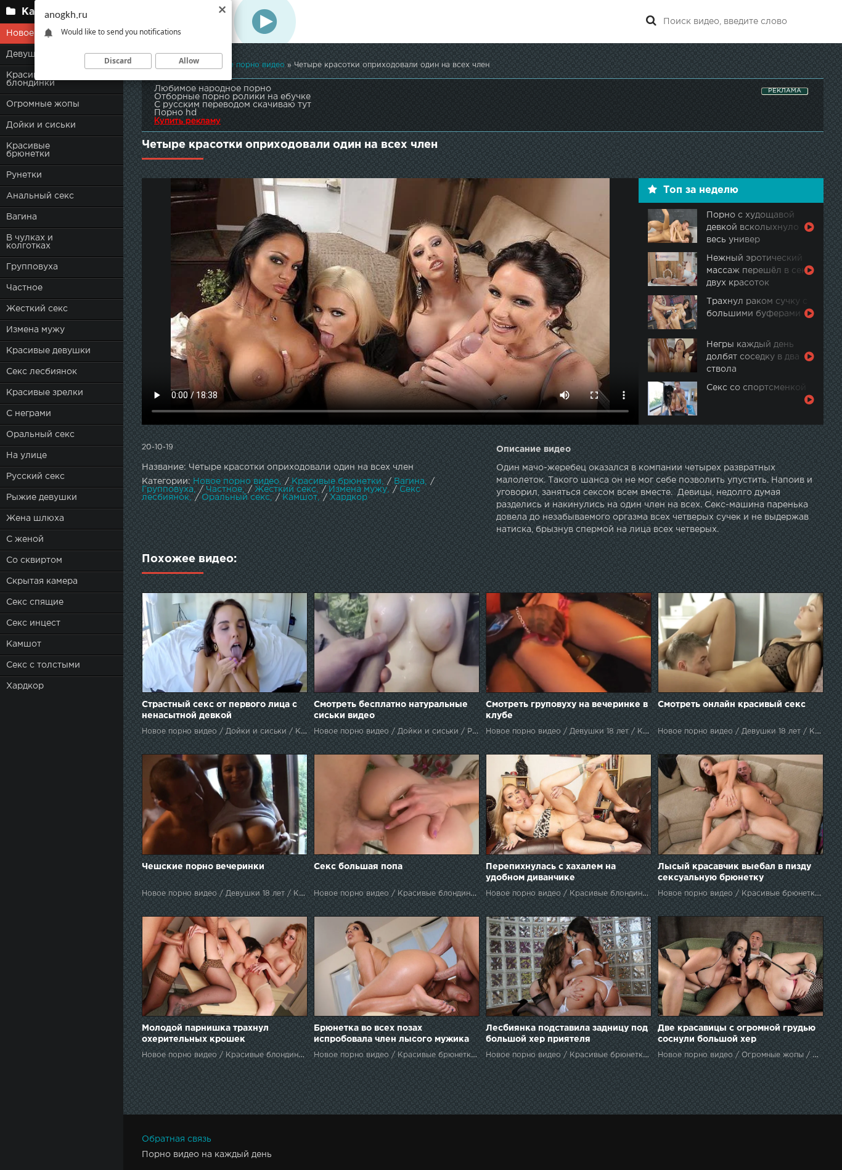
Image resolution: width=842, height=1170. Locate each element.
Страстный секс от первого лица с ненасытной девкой (219, 710)
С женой (25, 539)
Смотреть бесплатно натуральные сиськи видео (391, 710)
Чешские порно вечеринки (203, 866)
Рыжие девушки (41, 497)
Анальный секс (40, 196)
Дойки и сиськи (41, 125)
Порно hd (175, 113)
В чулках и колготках (29, 242)
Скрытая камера (42, 581)
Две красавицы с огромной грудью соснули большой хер (736, 1034)
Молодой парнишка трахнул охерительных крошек (205, 1034)
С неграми (28, 413)
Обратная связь (176, 1139)
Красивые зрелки (44, 392)
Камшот (23, 644)
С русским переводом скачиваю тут (232, 104)
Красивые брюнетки (28, 150)
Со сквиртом (34, 560)
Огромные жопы (43, 104)
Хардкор (25, 686)
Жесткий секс (37, 309)
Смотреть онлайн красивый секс (732, 704)
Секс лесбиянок (41, 371)
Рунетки (24, 175)
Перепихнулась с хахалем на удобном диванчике (551, 872)
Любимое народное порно (212, 88)
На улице (26, 455)
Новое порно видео (236, 481)
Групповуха (32, 267)
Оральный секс (40, 434)
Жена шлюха (35, 518)
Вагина (21, 217)
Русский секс (35, 476)
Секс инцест (33, 623)
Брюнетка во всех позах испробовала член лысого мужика (391, 1034)
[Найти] (651, 21)
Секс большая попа (358, 866)
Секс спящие (34, 602)
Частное (24, 288)
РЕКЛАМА (784, 91)
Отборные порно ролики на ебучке (232, 96)
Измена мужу (35, 329)
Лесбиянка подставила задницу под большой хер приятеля (567, 1034)
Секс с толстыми (43, 665)
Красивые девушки (48, 350)
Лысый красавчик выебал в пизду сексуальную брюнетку (734, 872)
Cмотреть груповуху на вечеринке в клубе (567, 710)
